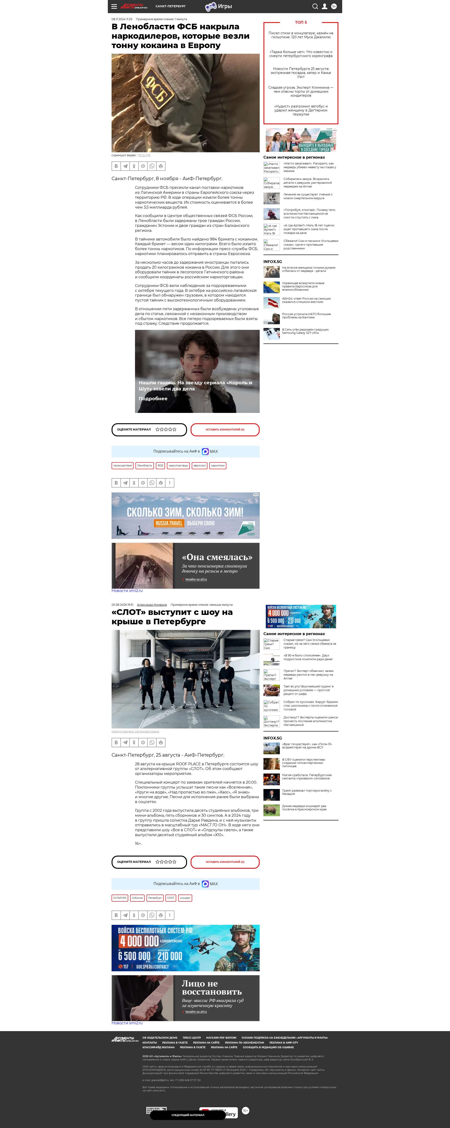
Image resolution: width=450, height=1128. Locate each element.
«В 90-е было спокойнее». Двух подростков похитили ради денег (308, 657)
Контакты (149, 1042)
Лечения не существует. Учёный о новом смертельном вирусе (308, 196)
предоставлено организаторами (135, 731)
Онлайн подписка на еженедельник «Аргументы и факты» (285, 1037)
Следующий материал (188, 1115)
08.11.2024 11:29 (122, 19)
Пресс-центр (192, 1037)
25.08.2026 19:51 (122, 604)
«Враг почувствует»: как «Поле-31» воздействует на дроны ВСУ (307, 746)
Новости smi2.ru (127, 590)
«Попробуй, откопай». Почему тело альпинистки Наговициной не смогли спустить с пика (309, 213)
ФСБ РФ (144, 155)
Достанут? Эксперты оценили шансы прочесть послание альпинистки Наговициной (311, 721)
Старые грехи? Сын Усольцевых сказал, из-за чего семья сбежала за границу (310, 643)
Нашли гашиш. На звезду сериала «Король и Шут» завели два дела (195, 386)
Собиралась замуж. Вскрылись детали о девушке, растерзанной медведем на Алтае (308, 182)
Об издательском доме (159, 1037)
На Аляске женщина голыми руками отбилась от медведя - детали (308, 269)
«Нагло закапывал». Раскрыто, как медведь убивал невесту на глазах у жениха (310, 167)
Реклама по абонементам (244, 1042)
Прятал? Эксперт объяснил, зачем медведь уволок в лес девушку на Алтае (309, 674)
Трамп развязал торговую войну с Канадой (307, 792)
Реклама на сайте (206, 1042)
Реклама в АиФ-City (284, 1042)
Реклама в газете (175, 1042)
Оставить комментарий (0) (225, 429)
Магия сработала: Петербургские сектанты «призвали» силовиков (307, 777)
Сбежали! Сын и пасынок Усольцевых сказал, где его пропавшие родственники (311, 244)
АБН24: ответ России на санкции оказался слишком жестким (306, 300)
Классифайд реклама (158, 1047)
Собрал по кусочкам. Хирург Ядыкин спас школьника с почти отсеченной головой (311, 705)
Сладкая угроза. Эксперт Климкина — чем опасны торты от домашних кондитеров (301, 92)
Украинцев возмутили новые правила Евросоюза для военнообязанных (303, 286)
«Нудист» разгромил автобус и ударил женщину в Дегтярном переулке (301, 110)
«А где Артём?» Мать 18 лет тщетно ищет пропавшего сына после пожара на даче (309, 229)
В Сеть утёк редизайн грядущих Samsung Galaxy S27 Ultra (305, 331)
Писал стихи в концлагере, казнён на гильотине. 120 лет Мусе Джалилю (301, 35)
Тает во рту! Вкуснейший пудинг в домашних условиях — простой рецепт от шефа (309, 690)
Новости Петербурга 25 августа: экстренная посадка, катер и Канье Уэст (301, 73)
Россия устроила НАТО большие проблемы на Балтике (306, 315)
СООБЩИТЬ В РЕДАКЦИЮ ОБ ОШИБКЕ (268, 1047)
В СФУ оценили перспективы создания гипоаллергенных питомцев (303, 763)
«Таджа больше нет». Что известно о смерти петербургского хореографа (301, 54)
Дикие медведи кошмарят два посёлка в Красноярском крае (304, 807)
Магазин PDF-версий (221, 1037)
